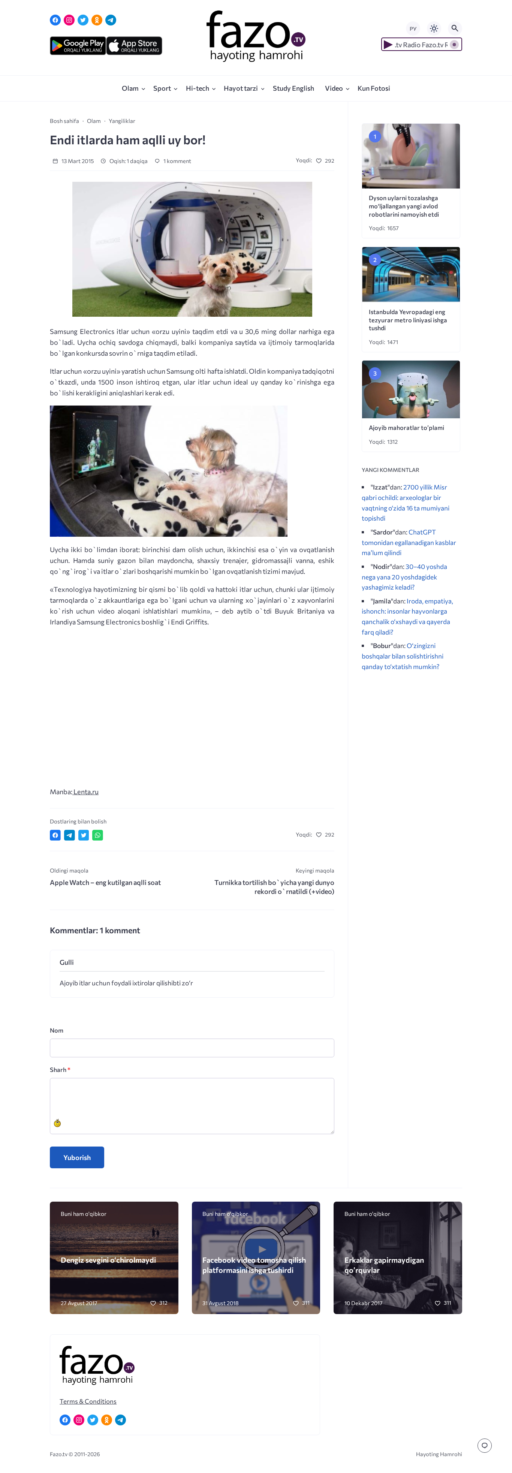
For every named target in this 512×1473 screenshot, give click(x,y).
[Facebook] (55, 20)
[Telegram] (110, 20)
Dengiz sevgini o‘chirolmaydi (108, 1259)
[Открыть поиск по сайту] (455, 28)
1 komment (176, 160)
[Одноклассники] (96, 20)
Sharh (60, 1069)
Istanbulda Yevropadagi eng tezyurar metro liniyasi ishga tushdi (408, 320)
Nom (56, 1030)
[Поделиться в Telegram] (69, 835)
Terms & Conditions (88, 1401)
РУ (413, 28)
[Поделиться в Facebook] (55, 835)
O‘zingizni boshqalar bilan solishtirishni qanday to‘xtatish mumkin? (402, 655)
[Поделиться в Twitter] (83, 835)
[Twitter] (83, 20)
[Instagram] (69, 20)
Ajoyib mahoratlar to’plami (406, 427)
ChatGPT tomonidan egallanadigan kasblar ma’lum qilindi (409, 542)
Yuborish (77, 1157)
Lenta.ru (85, 791)
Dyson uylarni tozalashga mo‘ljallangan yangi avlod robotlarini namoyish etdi (404, 206)
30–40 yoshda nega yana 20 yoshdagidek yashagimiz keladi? (404, 576)
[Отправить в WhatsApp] (97, 835)
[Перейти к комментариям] (485, 1446)
